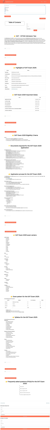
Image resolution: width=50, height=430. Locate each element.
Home (42, 1)
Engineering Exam (9, 1)
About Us (45, 1)
